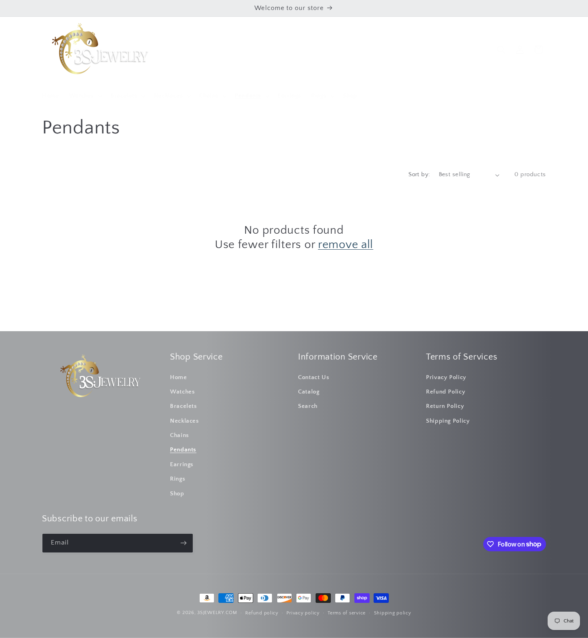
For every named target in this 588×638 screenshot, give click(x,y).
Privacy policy (302, 613)
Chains (179, 435)
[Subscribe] (183, 543)
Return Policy (445, 406)
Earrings (182, 464)
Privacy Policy (446, 377)
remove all (345, 245)
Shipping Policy (448, 421)
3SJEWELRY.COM (217, 612)
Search (308, 406)
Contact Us (313, 377)
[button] (84, 96)
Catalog (308, 392)
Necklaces (184, 421)
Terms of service (347, 613)
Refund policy (261, 613)
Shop (177, 494)
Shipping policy (392, 613)
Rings (177, 479)
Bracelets (183, 406)
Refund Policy (445, 392)
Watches (182, 392)
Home (178, 377)
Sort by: (419, 174)
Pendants (183, 450)
